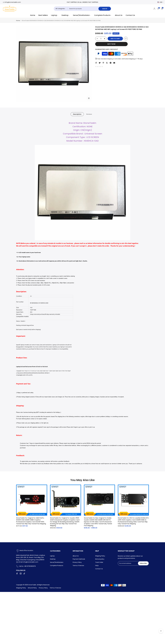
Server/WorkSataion (81, 15)
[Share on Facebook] (96, 63)
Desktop (65, 15)
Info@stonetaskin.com (13, 2)
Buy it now (111, 44)
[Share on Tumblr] (107, 63)
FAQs (97, 565)
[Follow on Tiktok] (24, 573)
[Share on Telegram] (110, 63)
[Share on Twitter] (100, 63)
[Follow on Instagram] (20, 573)
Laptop (54, 15)
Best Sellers (43, 15)
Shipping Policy (100, 556)
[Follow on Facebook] (17, 573)
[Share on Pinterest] (103, 63)
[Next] (145, 500)
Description (77, 114)
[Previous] (19, 500)
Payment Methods (79, 559)
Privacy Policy (77, 562)
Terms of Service (78, 565)
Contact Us (130, 15)
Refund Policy (32, 588)
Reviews (89, 114)
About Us (118, 15)
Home (32, 15)
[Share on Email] (114, 63)
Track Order (99, 562)
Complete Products (102, 15)
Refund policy (99, 559)
